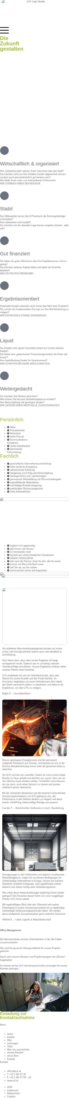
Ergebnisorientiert (19, 299)
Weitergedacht (16, 388)
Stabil (6, 208)
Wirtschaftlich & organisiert (29, 163)
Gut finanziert (15, 253)
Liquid (6, 340)
